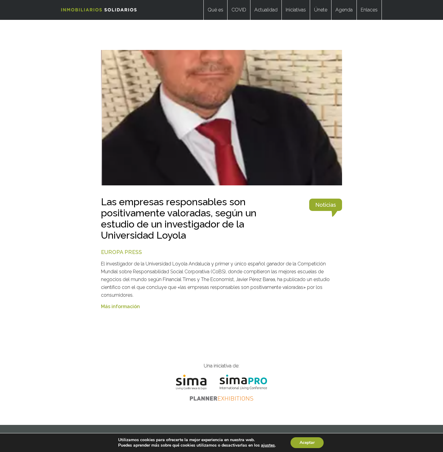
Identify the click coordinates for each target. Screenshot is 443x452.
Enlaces (369, 10)
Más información (120, 306)
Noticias (325, 205)
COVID (238, 10)
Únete (320, 10)
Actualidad (266, 10)
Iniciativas (296, 10)
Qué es (215, 10)
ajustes (268, 445)
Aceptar (307, 442)
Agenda (344, 10)
